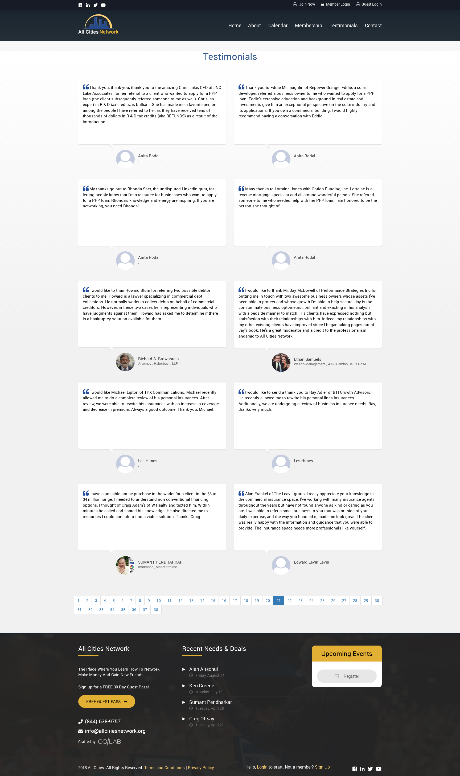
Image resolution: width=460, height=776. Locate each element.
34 (112, 609)
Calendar (278, 25)
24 (311, 600)
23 (300, 600)
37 (145, 609)
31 (79, 609)
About (254, 25)
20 (268, 600)
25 (322, 600)
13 (191, 600)
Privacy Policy (201, 767)
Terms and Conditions (164, 767)
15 (213, 600)
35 (123, 609)
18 (246, 600)
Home (234, 25)
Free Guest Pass (103, 701)
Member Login (337, 4)
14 (202, 600)
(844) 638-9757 (103, 721)
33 (101, 609)
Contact (373, 25)
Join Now (306, 4)
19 (257, 600)
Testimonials (344, 25)
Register (351, 676)
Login (262, 767)
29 (366, 600)
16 (224, 600)
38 (156, 609)
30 (377, 600)
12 (180, 600)
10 (159, 600)
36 (134, 609)
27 (344, 600)
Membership (308, 25)
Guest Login (372, 4)
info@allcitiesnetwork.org (115, 730)
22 (290, 600)
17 (235, 600)
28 (355, 600)
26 (333, 600)
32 (90, 609)
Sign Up (322, 767)
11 (169, 600)
